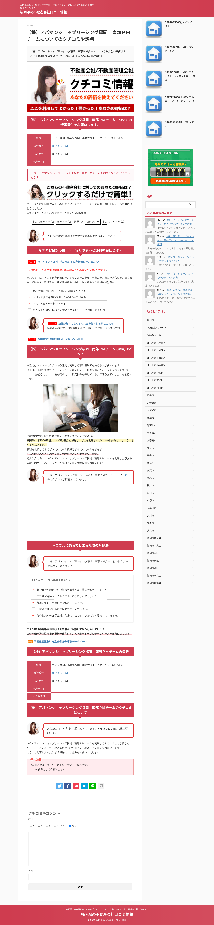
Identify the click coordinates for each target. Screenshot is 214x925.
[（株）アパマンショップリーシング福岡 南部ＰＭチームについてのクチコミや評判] (84, 786)
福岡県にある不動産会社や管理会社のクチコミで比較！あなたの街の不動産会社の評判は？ (107, 909)
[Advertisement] (80, 511)
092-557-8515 (60, 146)
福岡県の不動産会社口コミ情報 (43, 12)
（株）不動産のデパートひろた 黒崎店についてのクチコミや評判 (175, 240)
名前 (30, 870)
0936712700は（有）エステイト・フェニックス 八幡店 (180, 76)
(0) (126, 475)
